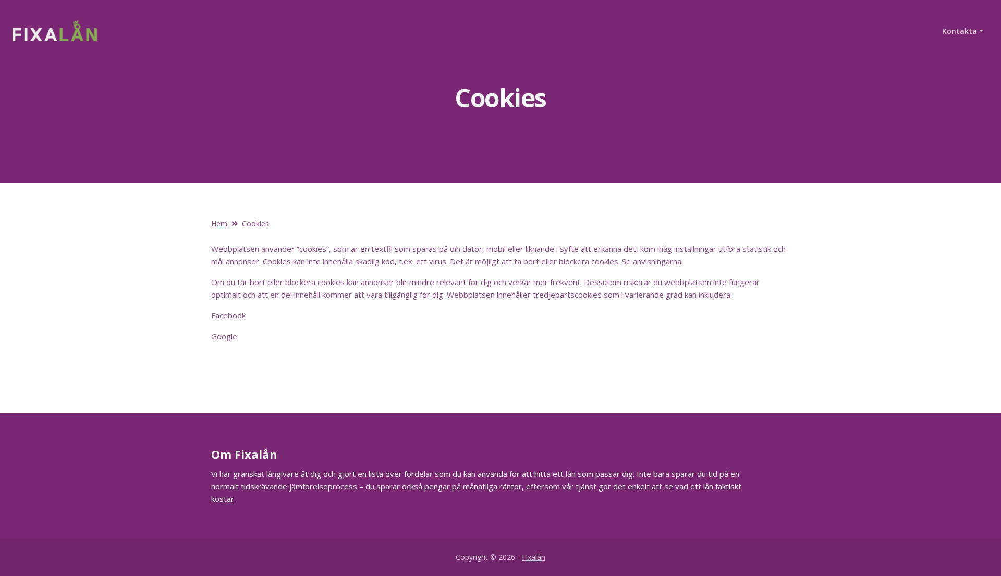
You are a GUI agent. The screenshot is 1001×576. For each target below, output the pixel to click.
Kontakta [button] (959, 31)
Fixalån (533, 557)
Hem (219, 223)
